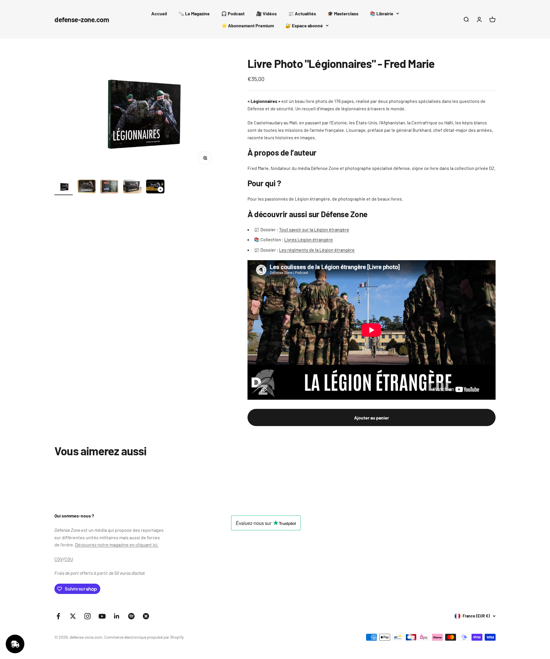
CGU (68, 559)
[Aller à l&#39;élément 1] (63, 188)
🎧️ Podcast (233, 13)
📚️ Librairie (381, 13)
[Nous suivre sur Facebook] (58, 616)
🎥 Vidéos (266, 13)
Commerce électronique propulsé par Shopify (144, 637)
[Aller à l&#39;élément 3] (109, 187)
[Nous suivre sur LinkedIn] (117, 616)
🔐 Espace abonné (304, 25)
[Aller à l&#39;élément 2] (86, 187)
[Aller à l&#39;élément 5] (155, 187)
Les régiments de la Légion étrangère (317, 249)
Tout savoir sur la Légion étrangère (314, 229)
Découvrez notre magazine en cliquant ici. (116, 544)
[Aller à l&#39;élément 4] (132, 187)
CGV (58, 559)
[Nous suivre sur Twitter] (73, 616)
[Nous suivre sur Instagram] (87, 616)
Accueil (159, 13)
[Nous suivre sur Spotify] (131, 616)
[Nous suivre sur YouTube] (102, 616)
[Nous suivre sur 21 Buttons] (146, 616)
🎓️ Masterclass (342, 13)
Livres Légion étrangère (308, 239)
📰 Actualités (302, 13)
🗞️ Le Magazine (194, 13)
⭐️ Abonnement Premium (247, 25)
